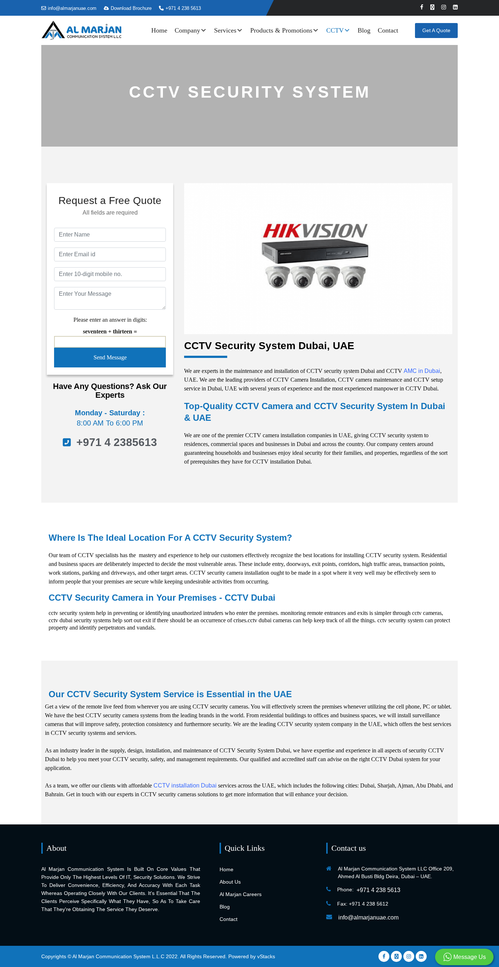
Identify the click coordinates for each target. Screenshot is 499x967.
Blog (364, 30)
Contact (388, 30)
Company (187, 30)
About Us (230, 882)
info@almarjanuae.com (72, 8)
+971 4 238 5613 (183, 8)
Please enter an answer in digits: (110, 320)
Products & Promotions (281, 30)
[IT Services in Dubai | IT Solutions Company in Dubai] (81, 30)
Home (159, 30)
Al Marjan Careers (241, 894)
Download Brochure (131, 8)
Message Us (469, 957)
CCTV (335, 30)
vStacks (266, 956)
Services (225, 30)
